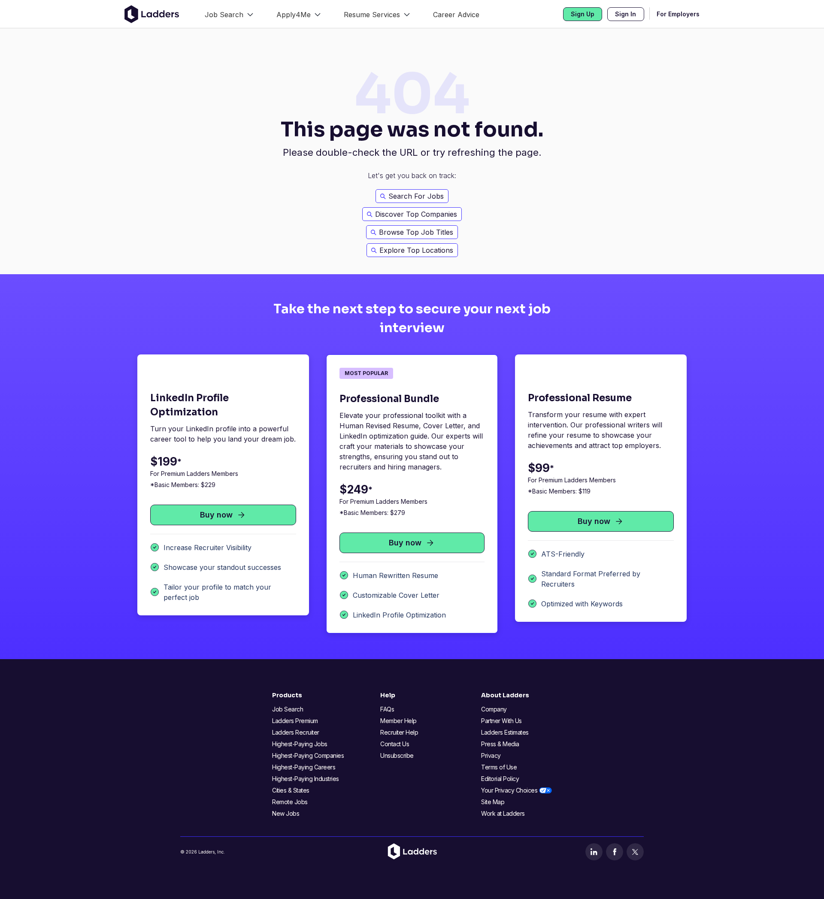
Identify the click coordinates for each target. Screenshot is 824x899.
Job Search (287, 709)
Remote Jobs (290, 801)
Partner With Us (501, 720)
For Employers (678, 14)
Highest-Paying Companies (308, 755)
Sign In (625, 14)
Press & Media (500, 744)
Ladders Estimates (505, 732)
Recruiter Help (399, 732)
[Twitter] (635, 851)
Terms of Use (499, 767)
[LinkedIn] (594, 851)
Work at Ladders (503, 813)
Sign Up (582, 14)
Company (494, 709)
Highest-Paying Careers (303, 767)
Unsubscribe (397, 755)
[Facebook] (614, 851)
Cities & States (290, 790)
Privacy (491, 755)
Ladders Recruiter (295, 732)
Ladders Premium (295, 720)
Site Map (492, 801)
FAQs (387, 709)
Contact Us (394, 744)
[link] (229, 14)
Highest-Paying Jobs (299, 744)
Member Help (398, 720)
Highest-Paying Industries (305, 778)
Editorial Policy (500, 778)
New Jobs (285, 813)
